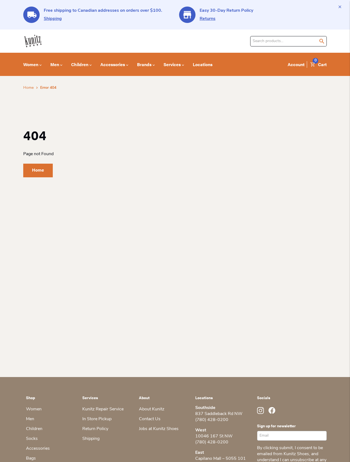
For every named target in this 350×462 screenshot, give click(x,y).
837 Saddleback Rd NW (219, 414)
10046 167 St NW (214, 436)
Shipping (53, 19)
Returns (207, 19)
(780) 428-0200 (211, 420)
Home (28, 88)
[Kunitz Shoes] (33, 41)
